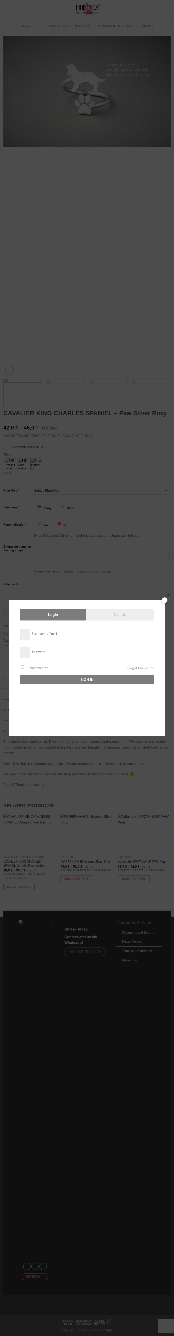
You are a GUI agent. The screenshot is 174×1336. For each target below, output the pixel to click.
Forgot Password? (140, 668)
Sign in (87, 680)
